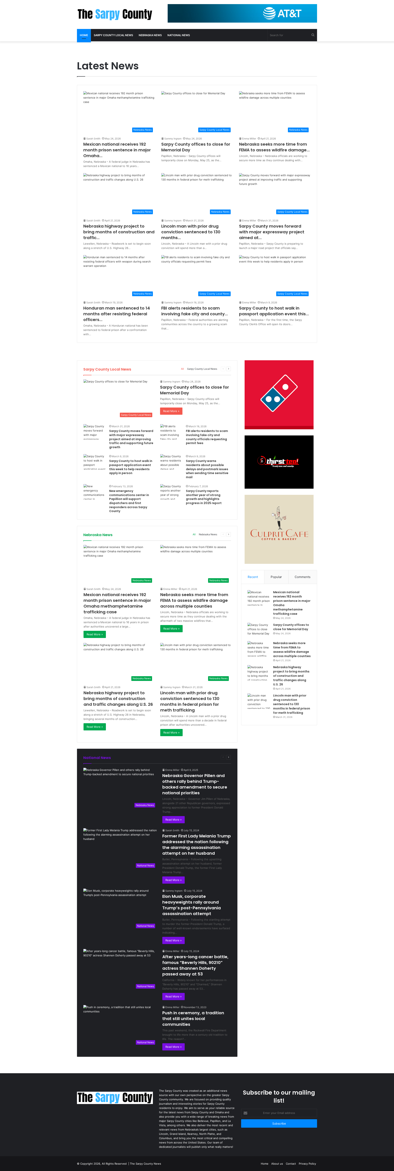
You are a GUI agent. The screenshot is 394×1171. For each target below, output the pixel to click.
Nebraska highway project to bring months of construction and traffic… (119, 232)
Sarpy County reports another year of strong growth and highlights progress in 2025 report (204, 497)
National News (178, 35)
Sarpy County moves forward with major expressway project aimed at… (271, 232)
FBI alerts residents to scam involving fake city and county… (194, 311)
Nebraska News (150, 35)
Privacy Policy (307, 1163)
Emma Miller (249, 138)
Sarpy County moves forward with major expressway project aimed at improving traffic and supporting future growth (131, 439)
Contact (291, 1163)
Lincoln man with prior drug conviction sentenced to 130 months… (190, 232)
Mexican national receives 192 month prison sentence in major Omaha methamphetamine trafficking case (117, 603)
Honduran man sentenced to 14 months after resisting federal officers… (116, 313)
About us (277, 1163)
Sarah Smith (93, 138)
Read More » (171, 411)
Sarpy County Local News (113, 35)
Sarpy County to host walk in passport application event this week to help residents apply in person (130, 467)
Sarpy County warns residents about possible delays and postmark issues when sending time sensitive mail (207, 469)
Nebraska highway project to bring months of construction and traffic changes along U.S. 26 (118, 698)
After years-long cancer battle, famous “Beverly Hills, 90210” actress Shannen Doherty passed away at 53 (195, 965)
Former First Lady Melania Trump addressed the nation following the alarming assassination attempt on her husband (196, 844)
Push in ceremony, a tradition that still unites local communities (193, 1018)
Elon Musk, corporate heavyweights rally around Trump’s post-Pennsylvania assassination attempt (191, 905)
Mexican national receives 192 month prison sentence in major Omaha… (117, 150)
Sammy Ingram (172, 138)
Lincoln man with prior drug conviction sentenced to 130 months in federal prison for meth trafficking (189, 701)
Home (84, 35)
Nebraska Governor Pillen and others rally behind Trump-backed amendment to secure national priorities (194, 784)
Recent (253, 577)
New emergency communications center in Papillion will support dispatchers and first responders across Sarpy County (129, 501)
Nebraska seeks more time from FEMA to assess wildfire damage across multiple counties (194, 600)
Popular (276, 577)
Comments (302, 577)
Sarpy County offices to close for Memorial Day (291, 627)
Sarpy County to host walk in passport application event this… (274, 311)
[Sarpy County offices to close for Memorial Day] (258, 630)
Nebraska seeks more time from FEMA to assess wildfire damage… (274, 147)
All (182, 368)
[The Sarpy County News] (115, 14)
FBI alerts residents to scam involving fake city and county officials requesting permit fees (207, 437)
